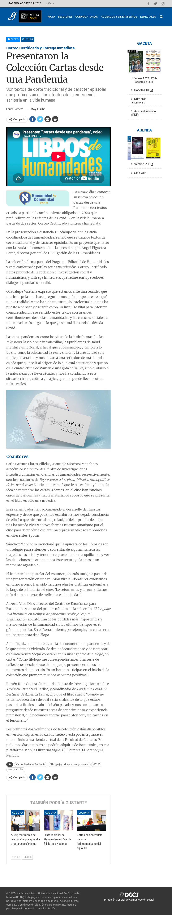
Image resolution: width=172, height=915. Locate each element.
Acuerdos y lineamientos (119, 16)
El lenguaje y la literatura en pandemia (69, 764)
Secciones (65, 16)
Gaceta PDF (141, 90)
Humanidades (15, 769)
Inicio (51, 16)
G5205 (96, 764)
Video (15, 39)
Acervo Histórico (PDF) (143, 113)
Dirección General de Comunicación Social (129, 899)
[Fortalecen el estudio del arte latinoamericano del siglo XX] (91, 820)
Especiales (148, 16)
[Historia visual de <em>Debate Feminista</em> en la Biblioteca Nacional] (58, 820)
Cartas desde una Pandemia (30, 764)
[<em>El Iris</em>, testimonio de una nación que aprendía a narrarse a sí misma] (25, 820)
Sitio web (139, 173)
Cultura (27, 39)
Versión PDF (141, 164)
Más (49, 3)
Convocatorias (86, 16)
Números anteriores (138, 100)
